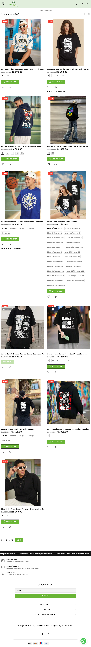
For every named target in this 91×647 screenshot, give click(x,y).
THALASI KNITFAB (13, 4)
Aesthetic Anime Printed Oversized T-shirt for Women (68, 69)
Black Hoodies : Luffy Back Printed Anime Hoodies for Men (68, 429)
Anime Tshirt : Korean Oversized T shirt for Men (66, 354)
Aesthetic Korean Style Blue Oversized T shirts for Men (22, 222)
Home (41, 10)
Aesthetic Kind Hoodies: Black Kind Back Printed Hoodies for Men (68, 146)
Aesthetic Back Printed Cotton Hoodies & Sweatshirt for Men (22, 146)
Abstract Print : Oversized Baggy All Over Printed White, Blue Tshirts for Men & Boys (22, 69)
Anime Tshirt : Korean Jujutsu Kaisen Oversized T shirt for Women (22, 354)
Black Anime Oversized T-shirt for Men (17, 429)
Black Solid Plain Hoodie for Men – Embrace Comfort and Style (22, 509)
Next (19, 540)
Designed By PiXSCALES (61, 626)
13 (12, 540)
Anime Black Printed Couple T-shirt (62, 222)
